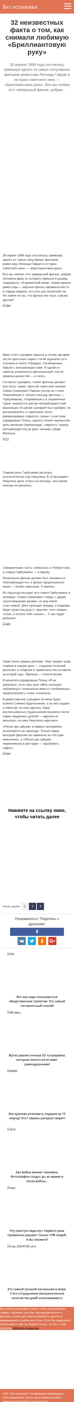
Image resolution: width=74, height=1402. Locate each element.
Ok (14, 1328)
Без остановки (20, 6)
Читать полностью (27, 1328)
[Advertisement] (37, 135)
